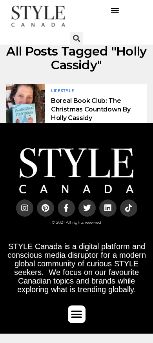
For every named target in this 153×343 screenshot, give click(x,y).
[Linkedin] (108, 208)
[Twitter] (87, 208)
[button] (114, 10)
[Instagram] (24, 208)
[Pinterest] (45, 208)
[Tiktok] (128, 208)
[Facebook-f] (66, 208)
